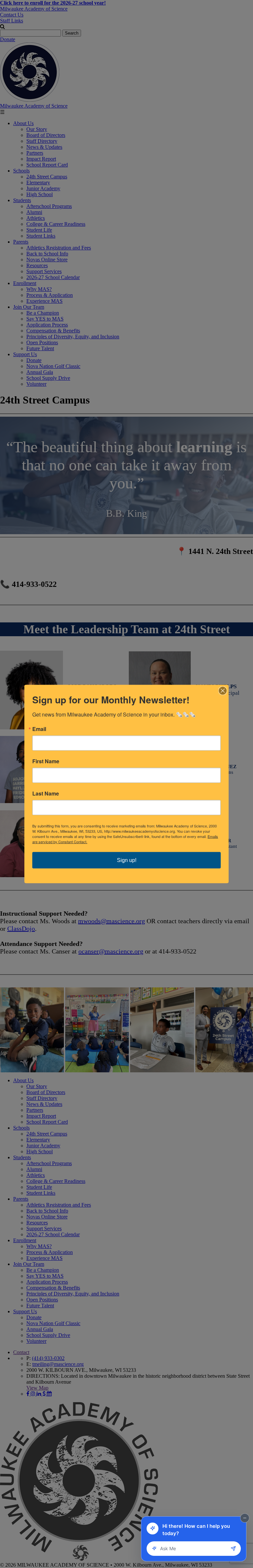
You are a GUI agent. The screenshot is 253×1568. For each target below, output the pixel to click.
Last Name (45, 793)
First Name (45, 761)
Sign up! (126, 860)
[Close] (223, 691)
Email (39, 729)
